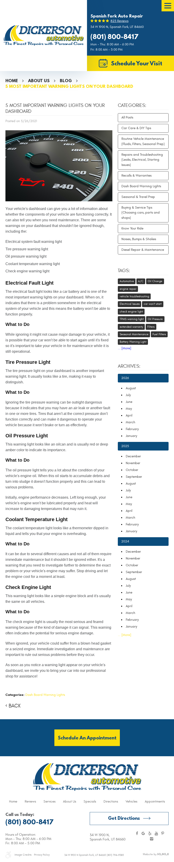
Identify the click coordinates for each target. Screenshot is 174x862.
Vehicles (131, 801)
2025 (125, 446)
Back (15, 706)
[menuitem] (13, 802)
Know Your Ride (132, 228)
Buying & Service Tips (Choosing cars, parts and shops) (140, 213)
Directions (111, 801)
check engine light (131, 311)
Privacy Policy (42, 854)
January (131, 436)
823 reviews (119, 21)
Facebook (137, 834)
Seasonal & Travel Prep (138, 197)
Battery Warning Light (133, 342)
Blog (66, 81)
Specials (90, 801)
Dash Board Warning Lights (45, 695)
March (130, 422)
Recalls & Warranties (136, 175)
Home (11, 81)
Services (50, 801)
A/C (140, 281)
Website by (156, 854)
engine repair (128, 289)
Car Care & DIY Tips (136, 128)
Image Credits (22, 854)
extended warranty (131, 327)
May (129, 409)
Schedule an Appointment (87, 737)
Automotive (127, 281)
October (132, 470)
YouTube (156, 834)
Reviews (30, 801)
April (129, 415)
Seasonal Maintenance (134, 334)
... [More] (124, 348)
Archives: (129, 366)
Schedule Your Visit (136, 63)
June (129, 402)
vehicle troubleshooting (134, 296)
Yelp (149, 834)
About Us (39, 81)
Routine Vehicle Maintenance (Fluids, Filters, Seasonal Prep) (143, 141)
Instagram (151, 839)
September (134, 477)
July (128, 395)
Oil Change (155, 281)
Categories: (132, 105)
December (133, 456)
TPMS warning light (132, 319)
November (133, 463)
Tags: (124, 270)
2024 (125, 541)
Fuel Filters (159, 334)
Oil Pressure (155, 319)
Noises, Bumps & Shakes (138, 239)
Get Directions (124, 818)
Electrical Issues (130, 304)
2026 (125, 378)
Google (143, 834)
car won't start (153, 304)
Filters (151, 327)
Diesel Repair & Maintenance (142, 250)
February (132, 429)
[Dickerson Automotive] (43, 35)
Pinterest (162, 834)
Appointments (155, 801)
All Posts (127, 117)
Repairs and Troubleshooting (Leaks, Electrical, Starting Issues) (142, 160)
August (131, 388)
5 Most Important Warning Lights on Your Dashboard (69, 86)
